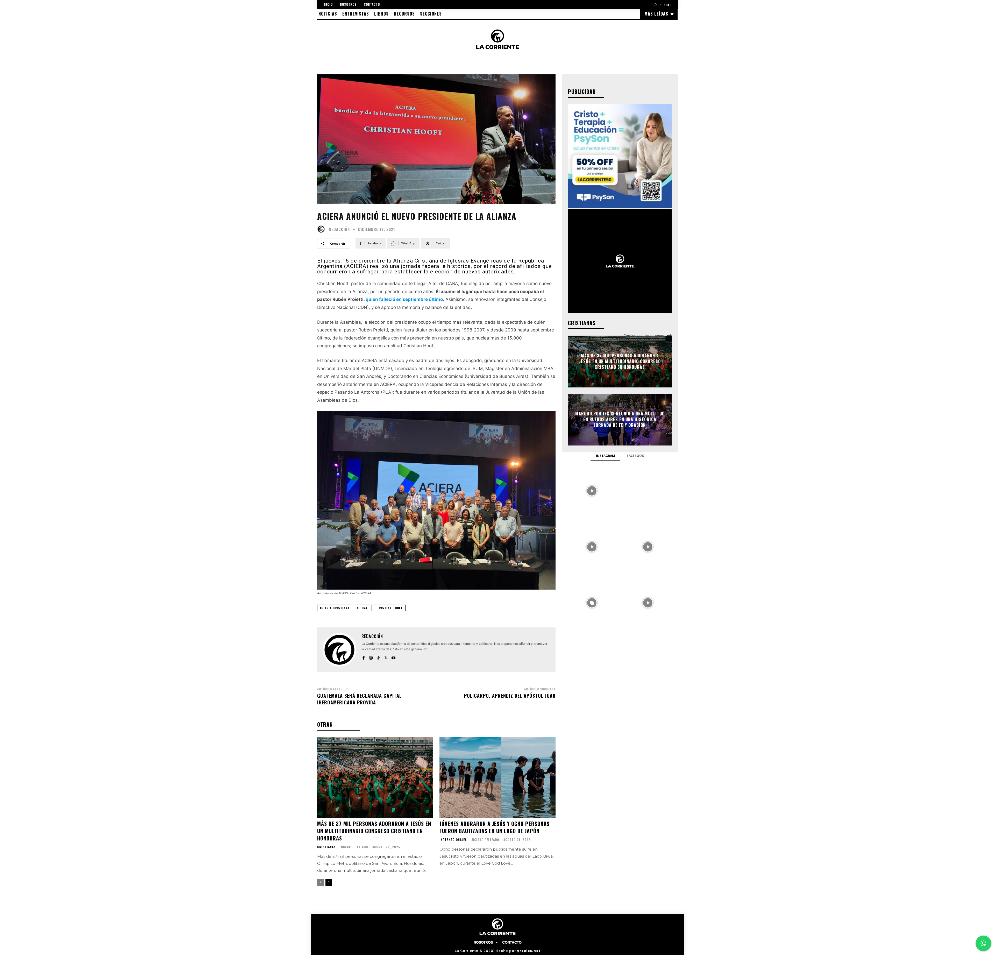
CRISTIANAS (326, 846)
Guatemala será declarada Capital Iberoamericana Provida (359, 698)
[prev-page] (320, 882)
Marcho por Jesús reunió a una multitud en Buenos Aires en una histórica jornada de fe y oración (620, 419)
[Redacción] (322, 229)
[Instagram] (371, 657)
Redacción (339, 229)
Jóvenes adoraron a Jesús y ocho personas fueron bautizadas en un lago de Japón (494, 827)
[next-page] (328, 882)
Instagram (605, 456)
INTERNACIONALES (453, 839)
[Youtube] (393, 657)
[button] (662, 4)
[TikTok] (378, 657)
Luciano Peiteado (353, 847)
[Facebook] (363, 657)
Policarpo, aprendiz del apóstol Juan (510, 695)
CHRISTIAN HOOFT (388, 608)
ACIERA (362, 608)
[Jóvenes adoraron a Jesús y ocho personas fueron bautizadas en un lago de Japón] (497, 777)
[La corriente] (497, 39)
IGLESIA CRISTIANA (334, 608)
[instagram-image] (591, 490)
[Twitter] (386, 657)
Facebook (635, 456)
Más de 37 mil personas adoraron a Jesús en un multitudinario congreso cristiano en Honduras (374, 831)
